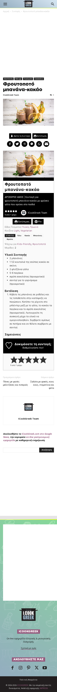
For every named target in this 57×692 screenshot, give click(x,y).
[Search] (52, 4)
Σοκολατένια (39, 79)
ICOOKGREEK (22, 685)
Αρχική (6, 11)
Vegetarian (26, 230)
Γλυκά (25, 226)
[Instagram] (20, 669)
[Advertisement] (28, 491)
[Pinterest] (29, 669)
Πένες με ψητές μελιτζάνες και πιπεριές (15, 383)
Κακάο (27, 235)
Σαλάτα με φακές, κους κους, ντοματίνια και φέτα (42, 384)
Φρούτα (10, 239)
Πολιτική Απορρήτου (28, 680)
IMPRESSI (44, 688)
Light (16, 230)
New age (18, 79)
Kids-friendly (8, 79)
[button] (5, 4)
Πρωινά (34, 226)
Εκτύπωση (41, 136)
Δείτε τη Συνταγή (21, 136)
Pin (40, 221)
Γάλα (19, 235)
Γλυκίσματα (28, 79)
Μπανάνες (37, 235)
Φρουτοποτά (39, 244)
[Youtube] (45, 669)
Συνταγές (16, 11)
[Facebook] (12, 669)
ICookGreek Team (11, 95)
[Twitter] (37, 669)
